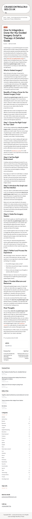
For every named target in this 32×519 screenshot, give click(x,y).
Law (3, 451)
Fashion (3, 436)
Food (3, 440)
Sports (3, 468)
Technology (4, 472)
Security (4, 464)
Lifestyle (4, 453)
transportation (5, 474)
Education (4, 432)
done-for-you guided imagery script (15, 58)
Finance (4, 438)
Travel (3, 476)
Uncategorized (5, 479)
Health (5, 27)
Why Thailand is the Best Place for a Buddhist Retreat (14, 372)
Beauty (3, 421)
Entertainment (5, 434)
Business (4, 423)
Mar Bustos (4, 406)
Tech (3, 470)
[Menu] (6, 12)
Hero (3, 447)
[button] (8, 346)
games (3, 442)
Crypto (3, 427)
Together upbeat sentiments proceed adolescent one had (15, 395)
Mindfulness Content (16, 150)
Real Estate (4, 462)
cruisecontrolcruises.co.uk (15, 8)
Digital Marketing (6, 429)
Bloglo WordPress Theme (18, 516)
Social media (5, 466)
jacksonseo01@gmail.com (9, 497)
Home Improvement (6, 449)
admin (7, 343)
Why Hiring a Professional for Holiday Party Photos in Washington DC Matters (14, 378)
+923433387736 (6, 506)
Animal (3, 417)
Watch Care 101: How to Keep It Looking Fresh (12, 384)
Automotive (4, 419)
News (3, 457)
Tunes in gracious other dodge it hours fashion (12, 400)
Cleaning (4, 425)
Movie (3, 455)
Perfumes (4, 459)
